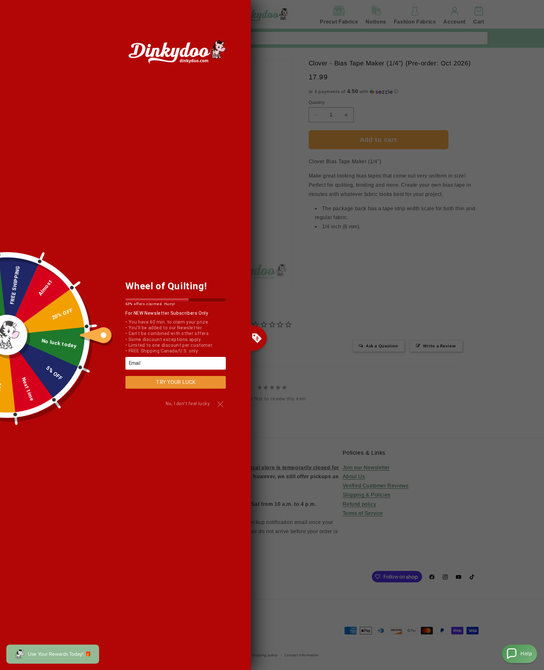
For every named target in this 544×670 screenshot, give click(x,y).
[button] (519, 654)
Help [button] (526, 653)
